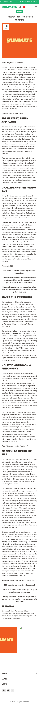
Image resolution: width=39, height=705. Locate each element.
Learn (19, 11)
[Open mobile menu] (36, 7)
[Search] (20, 7)
